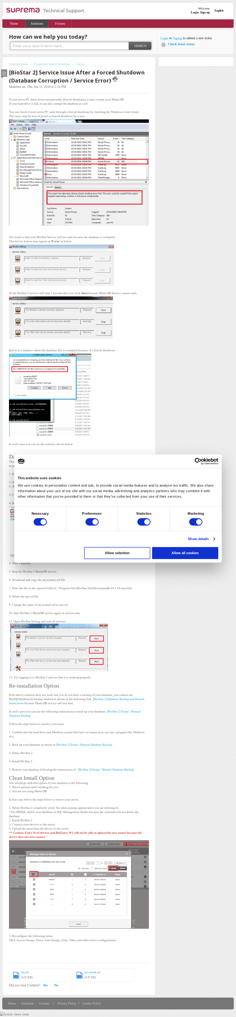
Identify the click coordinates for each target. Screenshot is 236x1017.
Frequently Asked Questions (52, 64)
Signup (177, 38)
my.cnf (25, 972)
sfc (10, 736)
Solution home (19, 64)
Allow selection (117, 553)
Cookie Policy (92, 1003)
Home (14, 23)
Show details (198, 539)
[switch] (92, 522)
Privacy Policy (67, 1003)
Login (164, 38)
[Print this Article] (115, 79)
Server (80, 64)
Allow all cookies (185, 553)
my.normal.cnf (92, 972)
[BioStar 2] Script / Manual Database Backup (84, 744)
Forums (60, 23)
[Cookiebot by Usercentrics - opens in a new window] (198, 461)
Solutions (37, 23)
